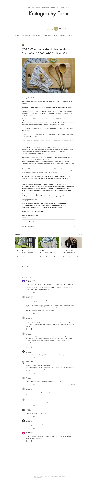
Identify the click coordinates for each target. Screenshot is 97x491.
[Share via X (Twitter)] (26, 222)
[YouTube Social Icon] (62, 28)
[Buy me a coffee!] (56, 29)
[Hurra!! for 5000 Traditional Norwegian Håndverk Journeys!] (71, 242)
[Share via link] (33, 222)
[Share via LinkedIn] (30, 222)
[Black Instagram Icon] (60, 28)
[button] (65, 28)
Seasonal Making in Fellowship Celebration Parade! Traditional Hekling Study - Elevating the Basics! (25, 251)
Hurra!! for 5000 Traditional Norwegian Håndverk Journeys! (70, 251)
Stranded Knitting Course (59, 35)
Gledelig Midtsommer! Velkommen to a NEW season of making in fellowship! (48, 251)
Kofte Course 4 (36, 35)
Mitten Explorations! (26, 35)
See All (80, 234)
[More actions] (74, 45)
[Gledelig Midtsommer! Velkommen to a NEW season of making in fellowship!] (48, 242)
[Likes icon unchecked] (26, 292)
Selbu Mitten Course (47, 35)
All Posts (17, 35)
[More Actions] (74, 281)
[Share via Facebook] (23, 222)
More (69, 35)
